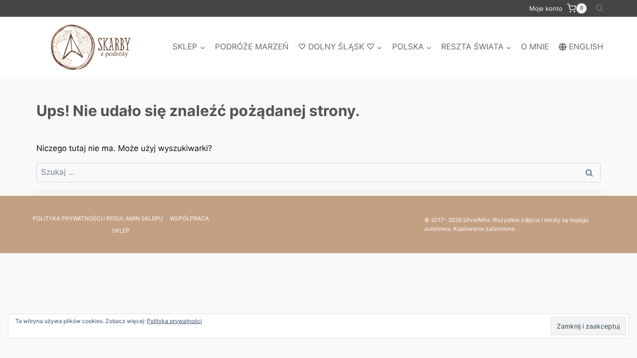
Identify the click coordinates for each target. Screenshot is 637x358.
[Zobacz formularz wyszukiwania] (599, 8)
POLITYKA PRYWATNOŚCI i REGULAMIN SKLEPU (98, 218)
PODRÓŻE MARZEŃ (252, 46)
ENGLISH (586, 46)
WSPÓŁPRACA (189, 218)
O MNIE (535, 46)
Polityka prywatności (174, 320)
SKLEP (121, 230)
